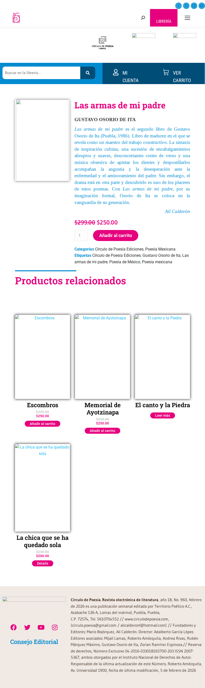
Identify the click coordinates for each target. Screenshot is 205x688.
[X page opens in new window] (186, 6)
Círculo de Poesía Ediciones (119, 249)
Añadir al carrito (115, 235)
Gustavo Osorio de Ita (161, 255)
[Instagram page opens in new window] (194, 6)
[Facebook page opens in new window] (178, 6)
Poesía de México (124, 262)
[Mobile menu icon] (187, 18)
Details (42, 563)
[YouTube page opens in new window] (201, 6)
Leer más (162, 415)
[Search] (87, 73)
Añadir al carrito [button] (42, 424)
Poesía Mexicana (160, 249)
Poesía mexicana (157, 262)
